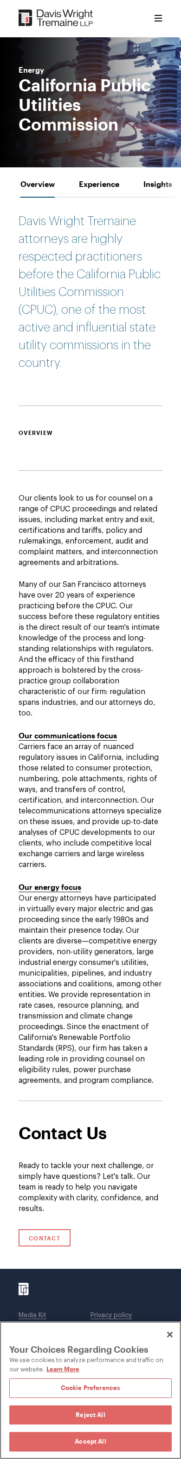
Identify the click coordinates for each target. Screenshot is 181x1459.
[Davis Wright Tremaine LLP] (56, 18)
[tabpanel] (90, 649)
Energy (31, 70)
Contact (44, 1238)
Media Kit (32, 1315)
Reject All (90, 1414)
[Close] (170, 1334)
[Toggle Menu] (158, 18)
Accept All (90, 1441)
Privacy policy (111, 1315)
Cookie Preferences (90, 1387)
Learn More (62, 1369)
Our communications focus (68, 735)
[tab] (37, 184)
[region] (90, 1390)
